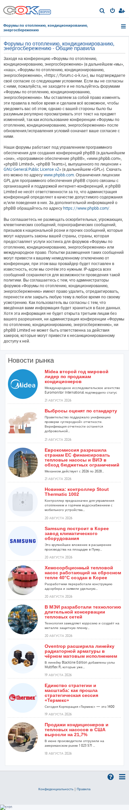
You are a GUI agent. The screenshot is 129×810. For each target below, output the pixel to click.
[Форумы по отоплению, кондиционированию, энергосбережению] (44, 13)
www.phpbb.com (59, 174)
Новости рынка (31, 360)
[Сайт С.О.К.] (27, 9)
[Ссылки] (123, 26)
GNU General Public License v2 (31, 169)
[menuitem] (102, 11)
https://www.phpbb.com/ (86, 208)
